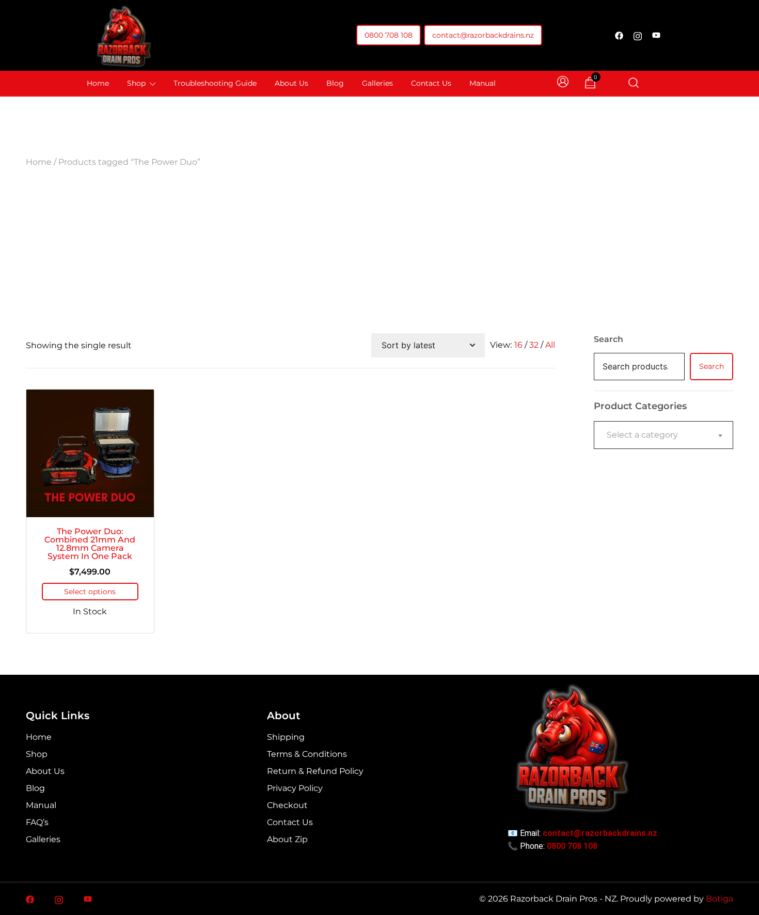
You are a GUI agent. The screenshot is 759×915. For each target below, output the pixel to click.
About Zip (287, 839)
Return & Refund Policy (315, 771)
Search (608, 339)
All (550, 345)
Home (98, 83)
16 (518, 345)
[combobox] (663, 435)
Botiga (719, 899)
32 (534, 345)
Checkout (287, 805)
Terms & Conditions (307, 754)
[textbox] (663, 435)
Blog (335, 83)
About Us (291, 83)
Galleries (377, 83)
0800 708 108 (389, 35)
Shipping (286, 737)
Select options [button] (90, 591)
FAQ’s (37, 822)
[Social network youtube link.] (656, 35)
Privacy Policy (295, 788)
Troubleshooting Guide (215, 83)
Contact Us (431, 83)
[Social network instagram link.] (638, 35)
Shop (136, 83)
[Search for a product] (633, 83)
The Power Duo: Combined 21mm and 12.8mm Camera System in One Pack (89, 543)
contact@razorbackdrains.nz (483, 35)
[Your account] (564, 83)
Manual (482, 83)
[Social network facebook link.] (619, 35)
